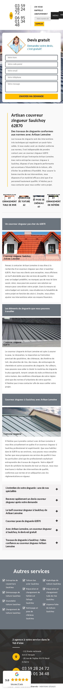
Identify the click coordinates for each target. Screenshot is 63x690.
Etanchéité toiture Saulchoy (13, 603)
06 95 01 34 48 (20, 21)
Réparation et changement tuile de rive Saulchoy (52, 594)
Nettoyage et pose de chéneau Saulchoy (32, 613)
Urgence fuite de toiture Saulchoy (52, 608)
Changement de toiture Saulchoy (13, 611)
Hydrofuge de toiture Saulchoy (53, 582)
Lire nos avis (17, 684)
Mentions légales (48, 687)
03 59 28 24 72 (20, 9)
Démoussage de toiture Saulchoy (13, 594)
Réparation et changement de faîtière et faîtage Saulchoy (33, 596)
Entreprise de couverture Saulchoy (12, 584)
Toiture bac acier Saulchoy (32, 582)
